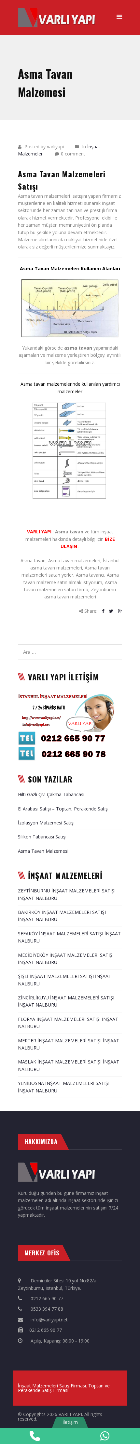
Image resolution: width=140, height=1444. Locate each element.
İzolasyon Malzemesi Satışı (46, 823)
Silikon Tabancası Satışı (42, 837)
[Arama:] (70, 648)
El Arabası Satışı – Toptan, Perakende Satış (63, 809)
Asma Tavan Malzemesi (43, 851)
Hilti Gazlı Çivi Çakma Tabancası (51, 794)
